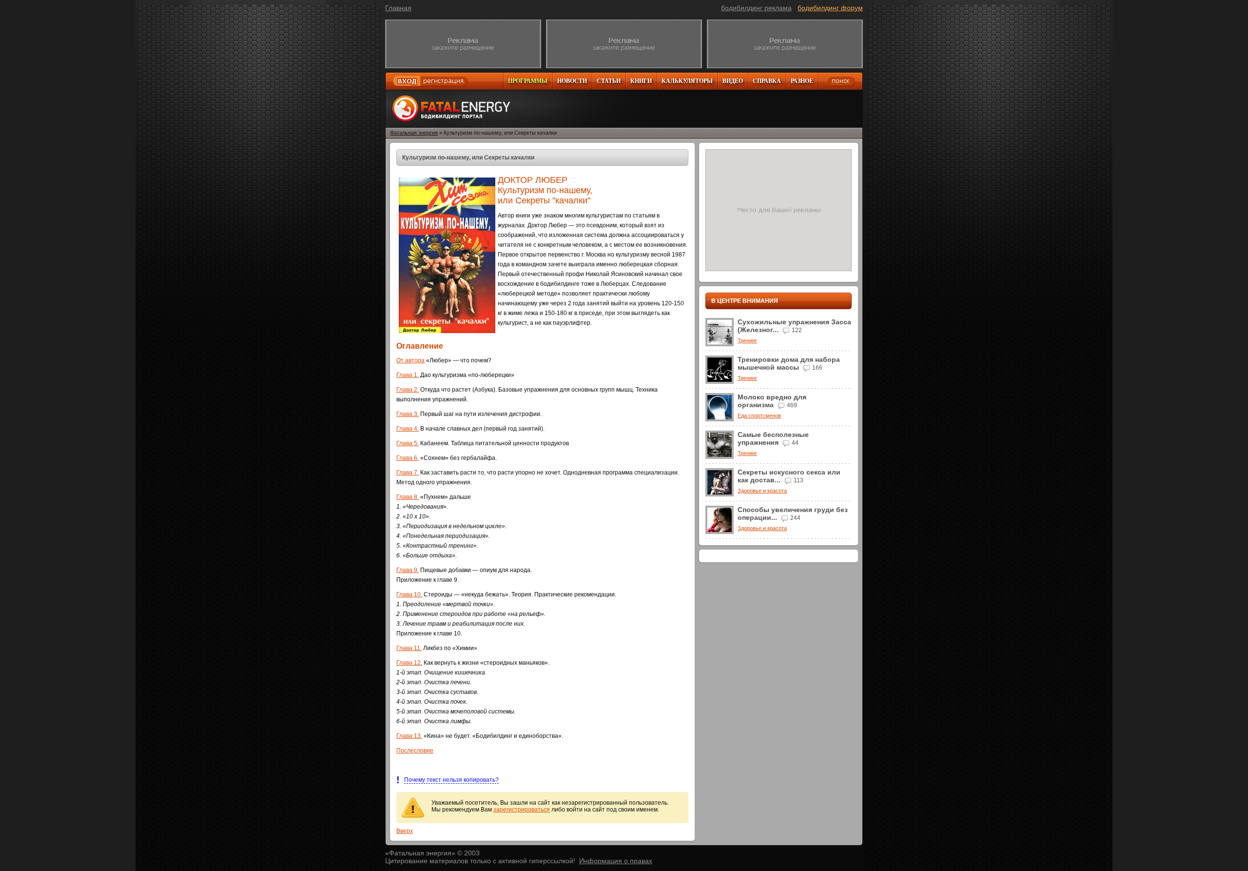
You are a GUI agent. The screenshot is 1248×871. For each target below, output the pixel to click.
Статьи (609, 81)
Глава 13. (409, 735)
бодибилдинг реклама (756, 8)
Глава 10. (409, 594)
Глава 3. (407, 414)
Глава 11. (409, 648)
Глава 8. (407, 497)
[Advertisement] (463, 44)
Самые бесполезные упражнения (773, 438)
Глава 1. (407, 375)
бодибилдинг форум (830, 8)
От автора (410, 360)
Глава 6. (407, 458)
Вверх (404, 831)
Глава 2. (407, 389)
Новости (572, 81)
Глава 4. (407, 428)
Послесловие (414, 750)
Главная (398, 8)
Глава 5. (407, 443)
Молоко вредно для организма (772, 401)
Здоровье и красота (762, 491)
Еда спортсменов (759, 415)
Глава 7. (407, 472)
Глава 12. (409, 662)
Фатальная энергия (414, 133)
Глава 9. (407, 570)
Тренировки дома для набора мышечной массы (789, 363)
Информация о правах (615, 861)
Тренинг (747, 340)
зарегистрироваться (521, 809)
